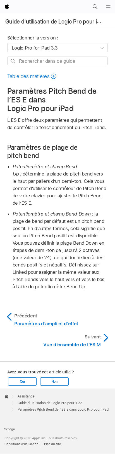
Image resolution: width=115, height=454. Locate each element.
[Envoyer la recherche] (13, 61)
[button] (95, 6)
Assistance (26, 396)
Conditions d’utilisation (21, 444)
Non (54, 381)
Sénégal (10, 429)
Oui (22, 381)
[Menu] (108, 6)
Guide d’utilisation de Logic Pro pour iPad (55, 21)
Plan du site (52, 444)
